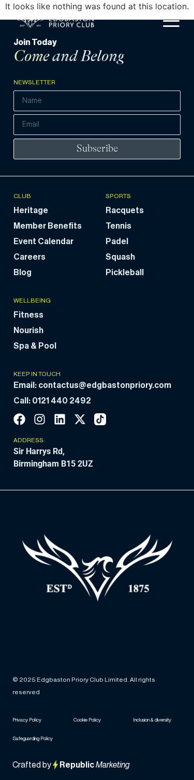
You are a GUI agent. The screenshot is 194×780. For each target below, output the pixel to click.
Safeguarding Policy (32, 738)
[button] (171, 21)
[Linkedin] (60, 419)
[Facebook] (19, 419)
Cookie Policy (87, 720)
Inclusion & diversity (152, 720)
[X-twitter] (80, 419)
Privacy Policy (26, 720)
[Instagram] (40, 419)
